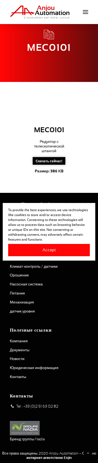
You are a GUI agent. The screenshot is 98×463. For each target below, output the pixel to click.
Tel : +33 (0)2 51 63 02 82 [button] (37, 406)
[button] (85, 12)
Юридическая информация (34, 367)
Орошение (19, 275)
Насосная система (26, 284)
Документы (19, 350)
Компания (19, 341)
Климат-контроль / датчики (34, 266)
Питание (17, 293)
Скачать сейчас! (49, 160)
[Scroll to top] (88, 452)
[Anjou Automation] (39, 12)
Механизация (22, 302)
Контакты (18, 376)
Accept (49, 249)
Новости (17, 358)
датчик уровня (22, 311)
